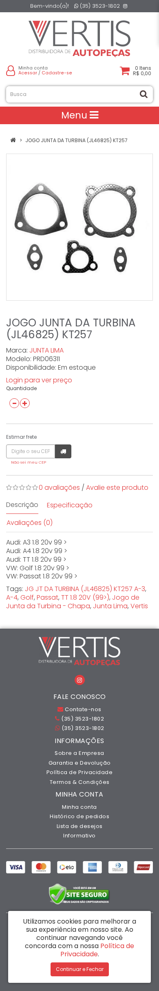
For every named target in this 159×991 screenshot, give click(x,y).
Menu (75, 115)
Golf (27, 597)
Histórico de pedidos (79, 816)
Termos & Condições (80, 782)
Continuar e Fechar (80, 969)
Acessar (27, 73)
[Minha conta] (10, 70)
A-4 (12, 597)
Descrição (22, 504)
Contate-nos (83, 709)
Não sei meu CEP (28, 462)
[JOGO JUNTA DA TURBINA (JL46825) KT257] (79, 227)
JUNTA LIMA (46, 350)
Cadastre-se (57, 73)
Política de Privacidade (79, 772)
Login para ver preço (39, 380)
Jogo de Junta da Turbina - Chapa (72, 602)
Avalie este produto (117, 487)
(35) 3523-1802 (99, 6)
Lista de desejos (80, 826)
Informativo (79, 835)
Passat (47, 597)
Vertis (139, 606)
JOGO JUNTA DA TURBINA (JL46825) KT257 (76, 140)
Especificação (70, 505)
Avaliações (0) (30, 522)
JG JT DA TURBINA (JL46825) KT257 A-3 (85, 589)
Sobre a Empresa (79, 753)
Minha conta (79, 807)
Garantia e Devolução (80, 763)
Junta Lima (110, 606)
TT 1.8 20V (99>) (85, 597)
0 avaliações (59, 487)
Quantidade (21, 388)
